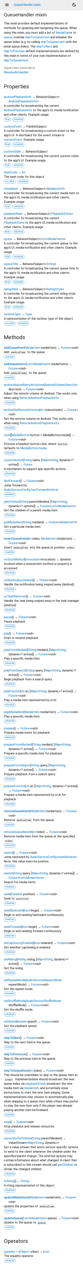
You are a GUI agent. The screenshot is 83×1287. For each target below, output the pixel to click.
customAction (13, 460)
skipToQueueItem (37, 37)
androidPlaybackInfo (17, 97)
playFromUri (12, 691)
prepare (9, 728)
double (21, 1021)
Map (45, 460)
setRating (10, 959)
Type (28, 314)
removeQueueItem (16, 811)
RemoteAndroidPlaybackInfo (39, 398)
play (6, 633)
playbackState (13, 214)
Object (25, 1252)
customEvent (13, 126)
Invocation (32, 559)
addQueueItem (14, 348)
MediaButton (21, 435)
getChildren (11, 501)
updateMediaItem (16, 1197)
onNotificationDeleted (18, 580)
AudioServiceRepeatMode (44, 980)
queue (8, 37)
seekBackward (13, 910)
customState (12, 151)
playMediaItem (14, 712)
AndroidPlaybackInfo (22, 101)
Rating (22, 959)
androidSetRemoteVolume (21, 410)
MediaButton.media (33, 448)
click (7, 435)
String (51, 264)
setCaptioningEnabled (18, 943)
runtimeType (12, 314)
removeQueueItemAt (17, 832)
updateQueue (13, 1218)
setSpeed (10, 1021)
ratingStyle (11, 289)
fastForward (12, 481)
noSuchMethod (14, 559)
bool (27, 910)
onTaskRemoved (15, 596)
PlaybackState (61, 214)
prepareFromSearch (17, 765)
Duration (16, 894)
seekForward (12, 927)
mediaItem (11, 189)
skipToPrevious (14, 51)
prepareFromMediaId (18, 744)
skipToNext (44, 46)
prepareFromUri (14, 786)
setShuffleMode (14, 1001)
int (23, 172)
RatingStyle (55, 289)
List (43, 239)
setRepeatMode (14, 980)
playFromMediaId (15, 650)
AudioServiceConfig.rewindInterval (53, 857)
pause (8, 617)
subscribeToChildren (17, 1138)
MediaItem (63, 32)
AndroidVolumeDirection (61, 385)
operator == (11, 1252)
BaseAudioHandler (16, 72)
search (8, 873)
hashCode (10, 172)
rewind (8, 853)
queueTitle (11, 264)
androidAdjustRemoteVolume (24, 385)
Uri (23, 691)
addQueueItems (15, 364)
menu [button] (7, 5)
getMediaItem (13, 522)
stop (7, 1122)
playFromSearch (14, 670)
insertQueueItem (15, 538)
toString (9, 1181)
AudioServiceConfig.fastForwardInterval (31, 490)
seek (7, 894)
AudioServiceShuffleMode (43, 1001)
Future (65, 348)
